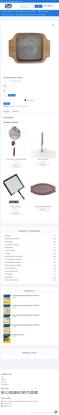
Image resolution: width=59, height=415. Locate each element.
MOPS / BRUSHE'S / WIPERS (13, 265)
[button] (53, 24)
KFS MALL (32, 413)
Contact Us (4, 382)
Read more (43, 209)
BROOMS (8, 236)
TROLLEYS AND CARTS (11, 280)
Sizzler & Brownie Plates (22, 106)
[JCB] (36, 392)
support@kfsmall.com (18, 1)
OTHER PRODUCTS (10, 268)
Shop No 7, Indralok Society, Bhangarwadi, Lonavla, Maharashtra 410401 (20, 401)
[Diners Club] (19, 392)
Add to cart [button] (16, 166)
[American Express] (3, 392)
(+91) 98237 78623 (6, 1)
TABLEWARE (8, 274)
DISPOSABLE (42, 14)
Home (2, 377)
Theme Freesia (45, 413)
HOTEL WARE (44, 11)
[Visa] (11, 392)
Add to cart (11, 95)
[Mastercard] (7, 392)
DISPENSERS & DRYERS (12, 238)
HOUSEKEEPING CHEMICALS (26, 14)
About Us (3, 379)
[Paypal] (15, 392)
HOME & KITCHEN (9, 14)
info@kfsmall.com (6, 406)
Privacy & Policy (5, 384)
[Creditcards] (28, 392)
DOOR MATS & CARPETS (12, 244)
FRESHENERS (9, 247)
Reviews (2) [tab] (15, 111)
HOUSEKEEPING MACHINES (13, 262)
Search (38, 6)
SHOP (12, 11)
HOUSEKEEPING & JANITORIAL (26, 11)
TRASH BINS (8, 277)
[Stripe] (32, 392)
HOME (5, 11)
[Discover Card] (23, 392)
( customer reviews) (15, 81)
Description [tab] (6, 111)
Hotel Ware (12, 106)
